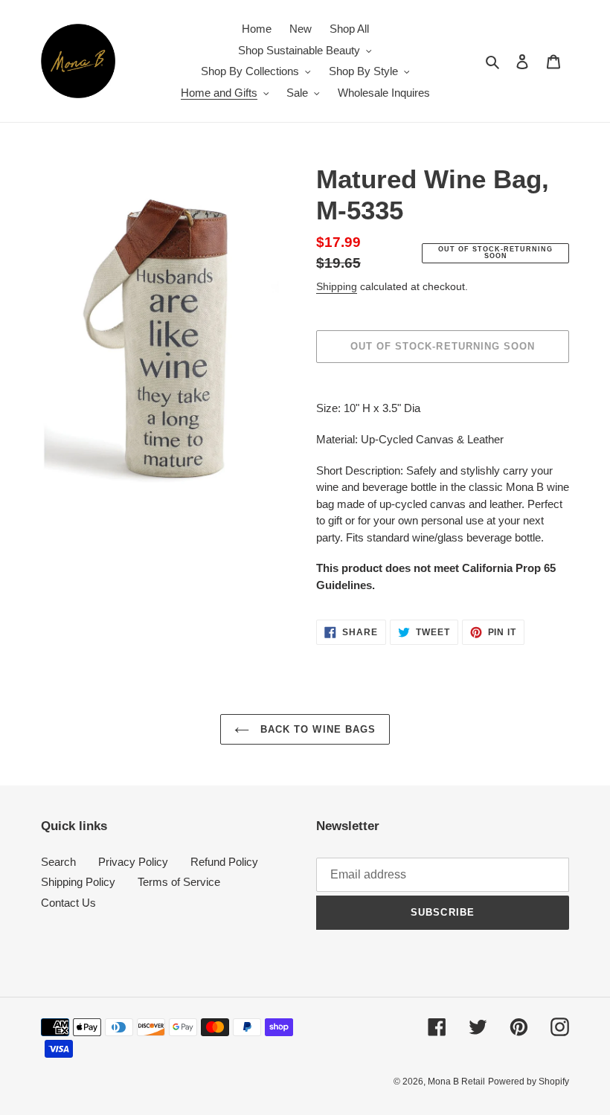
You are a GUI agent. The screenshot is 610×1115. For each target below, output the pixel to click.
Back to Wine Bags (316, 729)
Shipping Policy (78, 881)
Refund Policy (224, 861)
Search (58, 861)
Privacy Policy (133, 861)
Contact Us (68, 902)
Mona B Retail (456, 1081)
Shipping (336, 286)
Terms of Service (179, 881)
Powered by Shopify (528, 1081)
